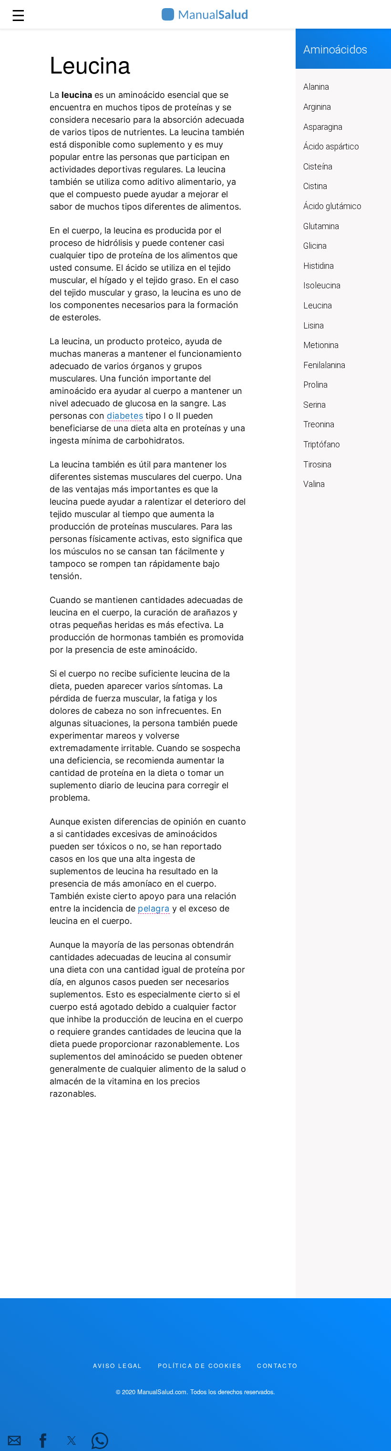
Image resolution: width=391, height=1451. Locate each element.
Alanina (316, 87)
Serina (314, 405)
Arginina (317, 107)
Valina (314, 484)
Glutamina (321, 226)
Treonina (318, 424)
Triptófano (321, 444)
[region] (147, 1188)
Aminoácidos (335, 49)
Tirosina (317, 464)
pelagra (154, 908)
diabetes (125, 416)
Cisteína (317, 166)
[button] (14, 1440)
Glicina (315, 246)
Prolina (315, 385)
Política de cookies (200, 1365)
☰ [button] (18, 14)
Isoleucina (321, 285)
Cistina (315, 186)
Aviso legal (117, 1365)
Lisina (313, 325)
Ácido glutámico (332, 206)
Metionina (321, 345)
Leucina (317, 305)
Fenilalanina (324, 365)
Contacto (277, 1365)
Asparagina (322, 127)
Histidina (318, 266)
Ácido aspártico (331, 146)
